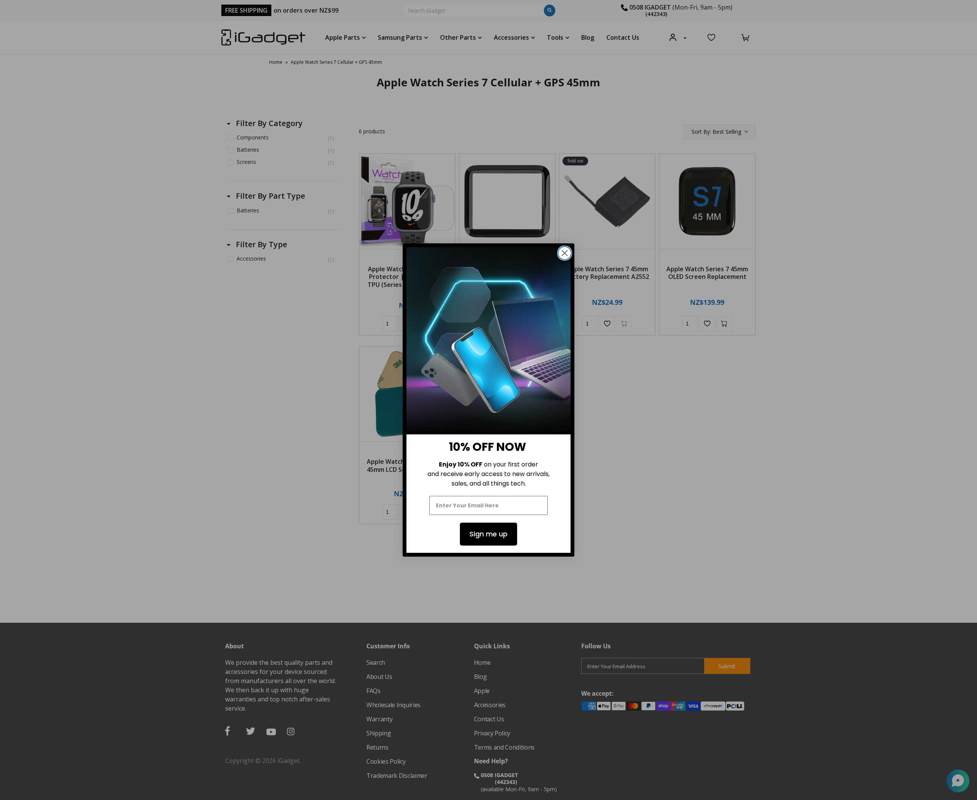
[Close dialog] (564, 253)
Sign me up (488, 534)
